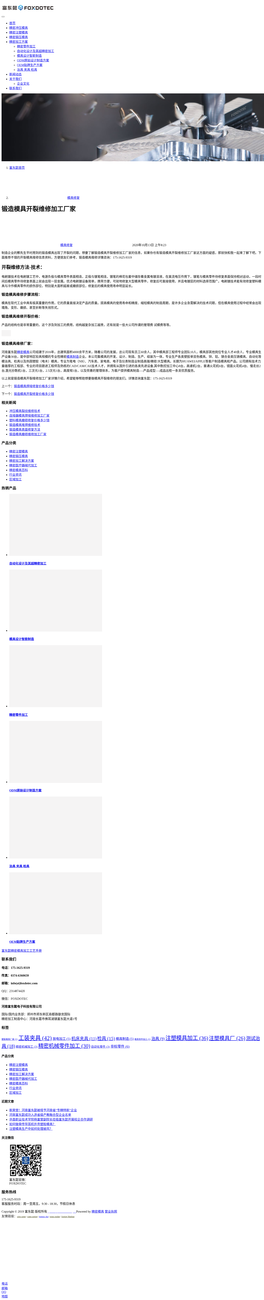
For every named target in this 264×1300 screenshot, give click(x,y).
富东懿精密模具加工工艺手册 (22, 950)
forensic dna (43, 1217)
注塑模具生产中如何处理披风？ (31, 1128)
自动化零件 (100, 1046)
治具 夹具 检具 (27, 69)
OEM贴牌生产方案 (30, 65)
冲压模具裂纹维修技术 (24, 411)
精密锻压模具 (18, 37)
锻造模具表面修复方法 (24, 429)
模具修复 (66, 245)
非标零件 (120, 1046)
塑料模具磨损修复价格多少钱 (29, 420)
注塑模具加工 (186, 1038)
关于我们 (15, 79)
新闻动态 (15, 74)
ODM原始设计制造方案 (33, 60)
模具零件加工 (143, 1039)
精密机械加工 (26, 1046)
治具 (158, 1038)
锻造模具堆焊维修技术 (24, 425)
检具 (106, 1038)
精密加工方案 (18, 41)
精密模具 (23, 352)
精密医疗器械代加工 (23, 465)
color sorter (21, 1217)
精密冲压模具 (18, 27)
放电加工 (62, 1039)
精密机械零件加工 (64, 1046)
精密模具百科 (18, 470)
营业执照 (111, 1211)
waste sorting (32, 1217)
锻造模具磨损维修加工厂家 (27, 434)
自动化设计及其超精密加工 (35, 51)
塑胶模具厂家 (10, 1039)
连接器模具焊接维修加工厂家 (29, 415)
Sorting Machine (67, 1217)
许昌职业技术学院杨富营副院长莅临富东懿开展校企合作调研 (51, 1119)
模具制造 (72, 356)
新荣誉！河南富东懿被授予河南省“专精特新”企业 (43, 1110)
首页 (12, 23)
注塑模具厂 (227, 1038)
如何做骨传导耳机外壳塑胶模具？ (32, 1124)
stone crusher (55, 1217)
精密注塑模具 (18, 32)
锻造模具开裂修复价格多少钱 (34, 394)
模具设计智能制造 (29, 55)
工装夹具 (35, 1038)
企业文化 (23, 83)
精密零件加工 (26, 46)
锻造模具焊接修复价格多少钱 (34, 386)
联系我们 (15, 88)
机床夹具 (83, 1038)
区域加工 (15, 479)
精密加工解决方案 (21, 460)
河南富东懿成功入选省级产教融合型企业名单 (40, 1114)
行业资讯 (15, 474)
